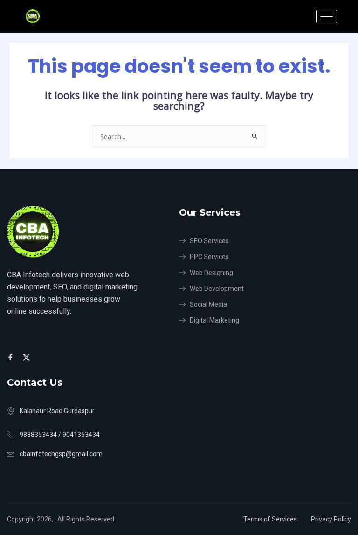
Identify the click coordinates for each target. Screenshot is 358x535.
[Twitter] (27, 356)
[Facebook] (12, 356)
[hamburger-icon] (326, 16)
